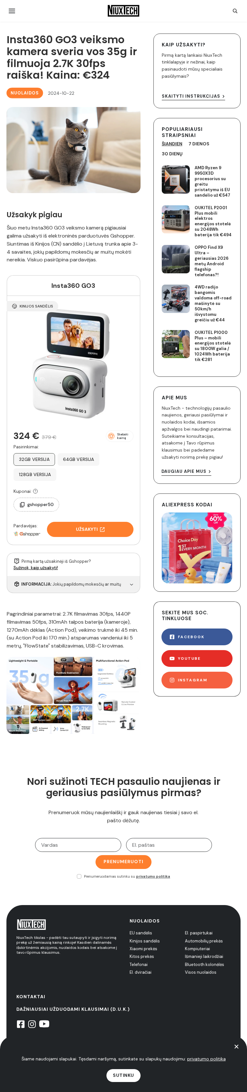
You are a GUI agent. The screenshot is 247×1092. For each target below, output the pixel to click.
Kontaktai (30, 996)
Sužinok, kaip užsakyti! (36, 567)
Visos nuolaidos (200, 972)
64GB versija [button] (78, 459)
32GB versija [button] (34, 459)
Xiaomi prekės (143, 948)
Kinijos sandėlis (145, 941)
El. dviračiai (140, 972)
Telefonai (139, 964)
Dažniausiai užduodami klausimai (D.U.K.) (73, 1009)
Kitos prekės (142, 956)
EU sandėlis (141, 933)
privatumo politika (153, 876)
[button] (119, 436)
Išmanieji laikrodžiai (204, 956)
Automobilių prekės (204, 941)
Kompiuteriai (197, 948)
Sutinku (123, 1075)
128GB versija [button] (35, 474)
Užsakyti (87, 529)
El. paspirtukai (199, 933)
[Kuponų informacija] (35, 491)
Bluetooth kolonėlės (204, 964)
